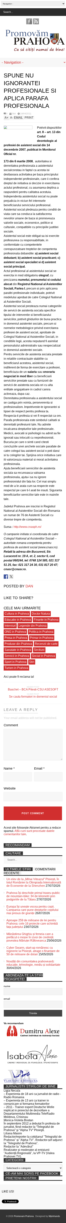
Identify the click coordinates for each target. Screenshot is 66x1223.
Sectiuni (39, 649)
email (7, 998)
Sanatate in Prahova (18, 649)
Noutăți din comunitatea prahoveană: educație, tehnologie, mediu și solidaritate (33, 963)
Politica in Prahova (41, 631)
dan (29, 586)
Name (9, 768)
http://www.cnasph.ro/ (27, 526)
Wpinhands (54, 1216)
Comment (11, 725)
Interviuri (10, 625)
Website (10, 788)
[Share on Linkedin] (16, 576)
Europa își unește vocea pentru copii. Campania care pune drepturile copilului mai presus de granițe (32, 910)
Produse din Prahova (18, 643)
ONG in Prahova (15, 631)
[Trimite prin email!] (22, 576)
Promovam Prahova (24, 1216)
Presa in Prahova (16, 637)
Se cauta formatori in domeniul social (33, 696)
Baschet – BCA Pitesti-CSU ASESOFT (33, 689)
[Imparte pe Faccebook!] (6, 576)
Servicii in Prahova (17, 655)
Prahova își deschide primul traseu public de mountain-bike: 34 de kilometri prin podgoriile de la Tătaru (33, 896)
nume (7, 986)
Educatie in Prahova (18, 619)
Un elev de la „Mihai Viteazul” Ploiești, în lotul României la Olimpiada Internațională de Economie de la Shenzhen (33, 882)
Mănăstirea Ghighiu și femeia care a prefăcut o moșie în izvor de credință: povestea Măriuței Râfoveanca (30, 937)
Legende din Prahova (33, 625)
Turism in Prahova (16, 667)
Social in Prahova (43, 655)
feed (36, 21)
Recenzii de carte (46, 643)
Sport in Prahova (15, 661)
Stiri (14, 113)
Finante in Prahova (46, 619)
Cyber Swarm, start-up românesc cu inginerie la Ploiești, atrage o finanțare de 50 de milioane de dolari (33, 951)
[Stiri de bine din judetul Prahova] (35, 51)
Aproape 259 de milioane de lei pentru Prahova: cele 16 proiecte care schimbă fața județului (32, 923)
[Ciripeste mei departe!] (11, 576)
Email (39, 768)
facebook (29, 21)
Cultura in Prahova (17, 613)
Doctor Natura (41, 613)
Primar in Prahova (41, 637)
